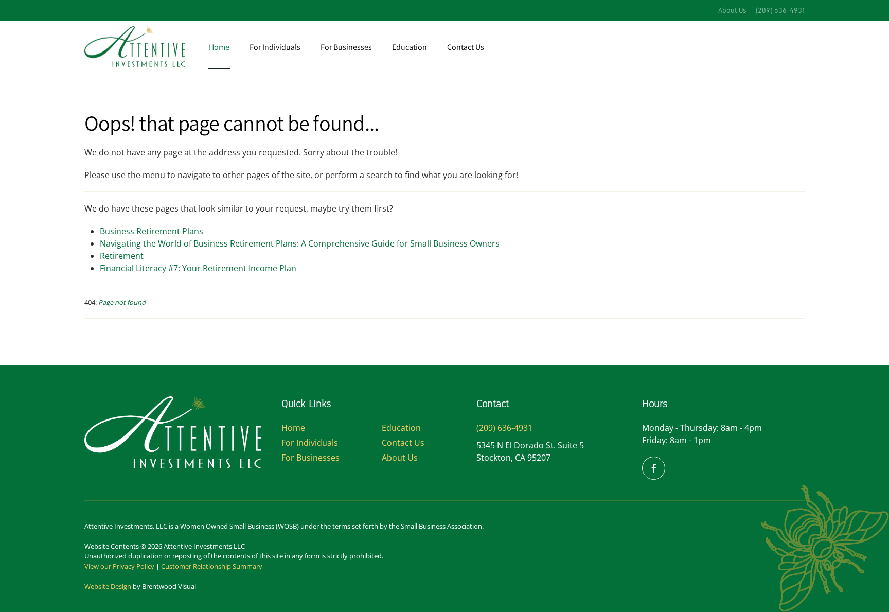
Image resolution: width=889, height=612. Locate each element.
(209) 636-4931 (780, 10)
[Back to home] (135, 47)
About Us (732, 10)
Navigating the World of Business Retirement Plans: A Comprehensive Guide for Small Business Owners (300, 243)
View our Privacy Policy (119, 566)
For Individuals (309, 442)
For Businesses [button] (346, 47)
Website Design (107, 586)
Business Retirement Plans (151, 231)
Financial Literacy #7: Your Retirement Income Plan (198, 268)
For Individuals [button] (275, 47)
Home (219, 47)
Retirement (122, 255)
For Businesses (310, 457)
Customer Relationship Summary (211, 566)
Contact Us (465, 47)
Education (409, 47)
